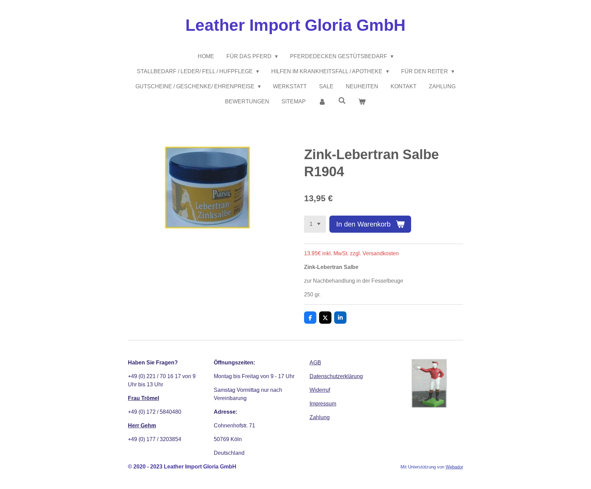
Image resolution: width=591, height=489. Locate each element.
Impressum (323, 404)
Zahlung (320, 417)
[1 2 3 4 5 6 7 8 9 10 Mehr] (315, 224)
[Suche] (342, 100)
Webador (454, 466)
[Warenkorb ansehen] (362, 101)
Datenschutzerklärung (336, 376)
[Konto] (322, 101)
